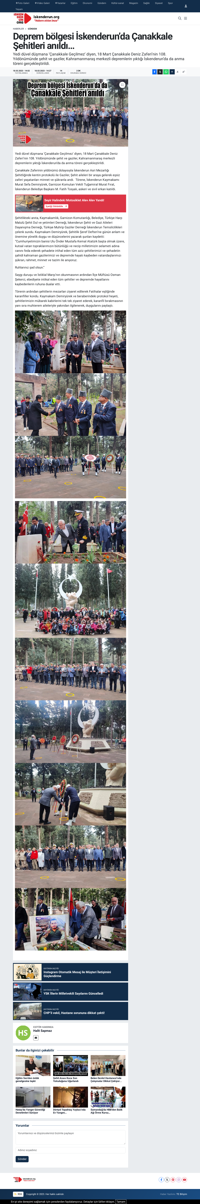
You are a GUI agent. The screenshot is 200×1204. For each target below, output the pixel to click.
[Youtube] (184, 1179)
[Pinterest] (172, 1179)
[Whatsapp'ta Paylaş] (166, 71)
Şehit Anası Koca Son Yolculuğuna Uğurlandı (65, 1080)
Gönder (22, 1159)
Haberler (18, 29)
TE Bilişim (181, 1194)
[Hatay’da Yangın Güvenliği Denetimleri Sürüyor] (33, 1096)
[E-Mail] (35, 1037)
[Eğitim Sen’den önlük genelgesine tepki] (33, 1065)
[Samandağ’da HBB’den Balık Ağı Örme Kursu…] (108, 1096)
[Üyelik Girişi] (184, 6)
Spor (170, 3)
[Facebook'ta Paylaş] (154, 71)
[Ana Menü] (185, 19)
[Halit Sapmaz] (23, 1032)
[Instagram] (178, 1179)
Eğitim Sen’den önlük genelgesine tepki (27, 1080)
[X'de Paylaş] (160, 71)
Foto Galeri (23, 3)
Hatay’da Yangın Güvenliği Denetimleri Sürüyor (30, 1111)
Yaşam (19, 9)
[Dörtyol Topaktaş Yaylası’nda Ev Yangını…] (70, 1096)
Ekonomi (87, 3)
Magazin (133, 3)
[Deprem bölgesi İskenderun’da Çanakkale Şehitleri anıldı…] (70, 113)
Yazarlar (61, 3)
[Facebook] (161, 1179)
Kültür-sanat (117, 3)
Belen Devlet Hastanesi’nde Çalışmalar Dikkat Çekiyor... (106, 1080)
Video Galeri (43, 3)
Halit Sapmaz (42, 1031)
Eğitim (74, 3)
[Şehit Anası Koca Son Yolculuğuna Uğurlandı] (70, 1065)
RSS (19, 1194)
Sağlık (146, 3)
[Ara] (180, 19)
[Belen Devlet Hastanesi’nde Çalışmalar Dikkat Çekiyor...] (108, 1065)
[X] (167, 1179)
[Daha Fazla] (172, 71)
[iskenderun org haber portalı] (37, 18)
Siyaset (159, 3)
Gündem (102, 3)
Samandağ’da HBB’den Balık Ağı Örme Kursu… (106, 1111)
